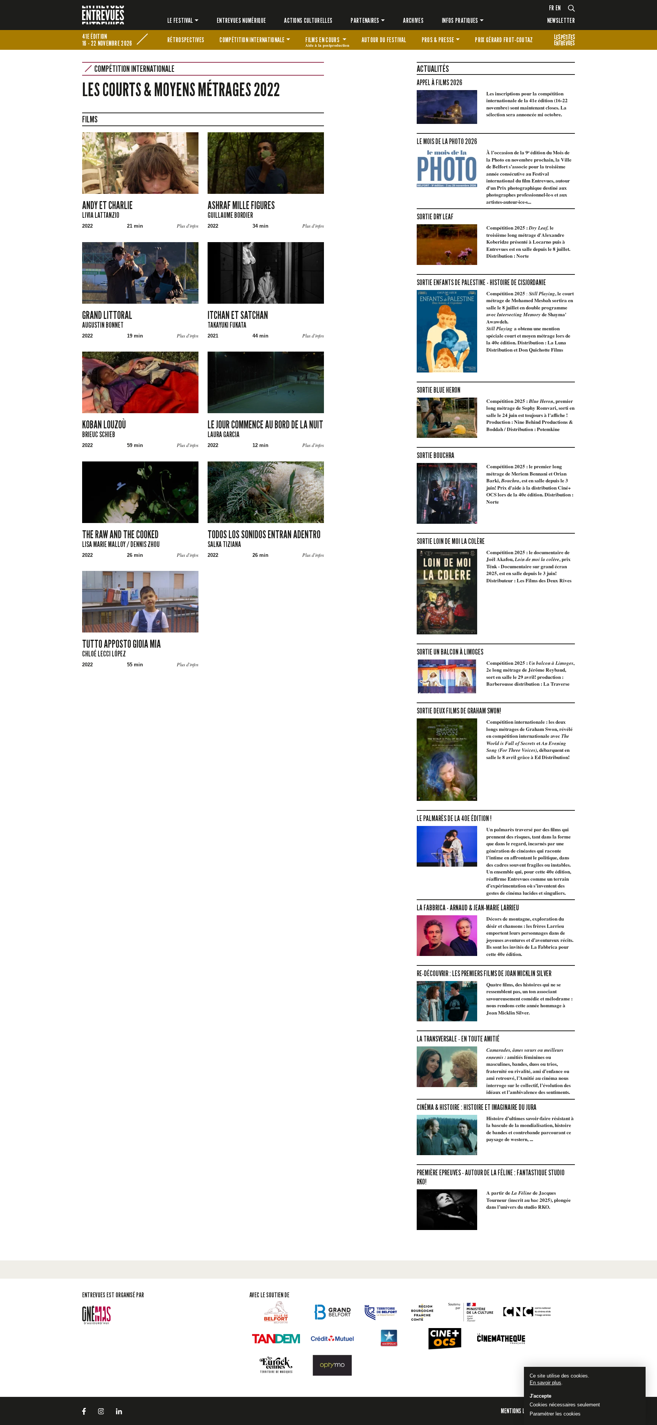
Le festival (180, 20)
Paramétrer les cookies (555, 1414)
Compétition (251, 40)
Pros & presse (438, 40)
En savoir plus (545, 1382)
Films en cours (327, 41)
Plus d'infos (187, 226)
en (558, 8)
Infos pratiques (460, 20)
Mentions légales (520, 1411)
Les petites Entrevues (564, 40)
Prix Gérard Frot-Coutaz (504, 40)
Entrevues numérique (241, 20)
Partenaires (365, 20)
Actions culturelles (308, 20)
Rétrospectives (185, 40)
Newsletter (561, 20)
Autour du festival (384, 40)
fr (551, 8)
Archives (413, 20)
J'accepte (540, 1396)
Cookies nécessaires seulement (565, 1405)
